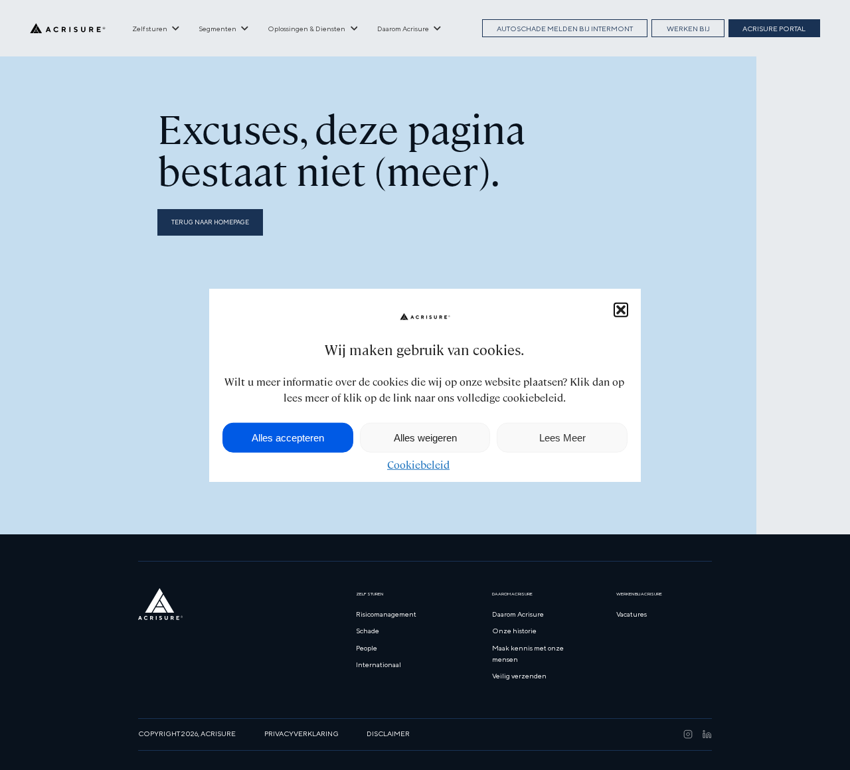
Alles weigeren (425, 437)
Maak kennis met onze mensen (528, 653)
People (366, 648)
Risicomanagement (386, 614)
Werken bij (688, 29)
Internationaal (378, 664)
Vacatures (631, 614)
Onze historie (514, 631)
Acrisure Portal (774, 29)
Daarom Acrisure (518, 614)
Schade (367, 631)
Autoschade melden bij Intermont (565, 29)
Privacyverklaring (301, 733)
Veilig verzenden (519, 676)
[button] (621, 309)
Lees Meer (562, 437)
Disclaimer (388, 733)
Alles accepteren (288, 437)
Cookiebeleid (418, 465)
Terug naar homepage (210, 222)
